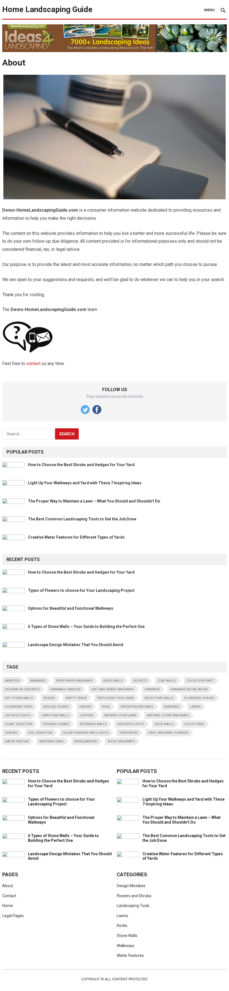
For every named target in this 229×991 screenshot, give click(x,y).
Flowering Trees (18, 707)
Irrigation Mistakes (137, 707)
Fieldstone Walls (158, 698)
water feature (17, 741)
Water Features (130, 955)
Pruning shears (56, 724)
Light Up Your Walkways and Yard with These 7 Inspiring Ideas (85, 483)
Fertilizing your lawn (115, 698)
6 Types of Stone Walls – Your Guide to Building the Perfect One (86, 626)
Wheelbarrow (85, 741)
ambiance (38, 681)
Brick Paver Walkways (74, 681)
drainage (152, 689)
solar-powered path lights (86, 733)
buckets (140, 681)
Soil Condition (40, 733)
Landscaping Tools (133, 905)
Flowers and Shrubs (134, 896)
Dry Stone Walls (19, 698)
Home (7, 905)
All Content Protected (126, 979)
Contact (9, 896)
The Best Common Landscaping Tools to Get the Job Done (82, 519)
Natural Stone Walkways (168, 715)
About (7, 886)
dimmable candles (65, 689)
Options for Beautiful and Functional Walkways (70, 608)
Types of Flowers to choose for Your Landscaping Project (81, 590)
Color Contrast (200, 681)
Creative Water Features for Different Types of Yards (76, 537)
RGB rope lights (130, 724)
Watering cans (51, 741)
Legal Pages (13, 915)
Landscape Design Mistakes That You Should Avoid (75, 644)
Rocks (122, 925)
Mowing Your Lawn (120, 715)
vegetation (128, 733)
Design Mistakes (131, 886)
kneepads (172, 707)
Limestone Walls (55, 715)
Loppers (87, 715)
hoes (106, 707)
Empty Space (76, 698)
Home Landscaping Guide (47, 9)
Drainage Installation (188, 689)
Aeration (12, 681)
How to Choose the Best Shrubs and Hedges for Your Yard (81, 464)
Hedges (85, 707)
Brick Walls (113, 681)
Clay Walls (167, 681)
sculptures (194, 724)
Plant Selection (18, 724)
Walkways (125, 945)
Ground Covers (56, 707)
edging (49, 698)
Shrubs (11, 733)
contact (33, 363)
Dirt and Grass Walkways (112, 689)
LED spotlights (18, 715)
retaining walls (93, 724)
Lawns (122, 915)
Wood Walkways (121, 741)
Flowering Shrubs (199, 698)
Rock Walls (164, 724)
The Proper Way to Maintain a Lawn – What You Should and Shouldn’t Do (94, 501)
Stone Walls (127, 935)
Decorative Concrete (22, 689)
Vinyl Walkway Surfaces (168, 733)
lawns (195, 707)
